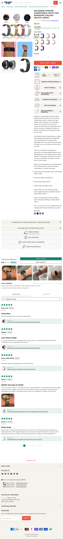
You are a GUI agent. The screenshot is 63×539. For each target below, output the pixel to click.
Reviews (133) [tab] (16, 294)
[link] (48, 20)
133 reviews (55, 20)
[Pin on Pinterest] (43, 213)
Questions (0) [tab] (46, 294)
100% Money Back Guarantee (47, 93)
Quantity (36, 53)
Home (3, 6)
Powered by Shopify (31, 536)
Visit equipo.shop (21, 486)
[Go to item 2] (24, 273)
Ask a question (41, 262)
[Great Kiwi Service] (31, 247)
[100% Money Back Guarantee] (31, 242)
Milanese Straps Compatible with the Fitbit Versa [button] (21, 369)
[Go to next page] (41, 445)
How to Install (50, 87)
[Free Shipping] (31, 233)
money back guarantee (44, 205)
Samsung (10, 6)
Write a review (41, 258)
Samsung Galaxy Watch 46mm (38, 6)
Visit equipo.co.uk (21, 485)
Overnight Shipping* (50, 99)
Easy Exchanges (50, 105)
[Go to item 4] (55, 273)
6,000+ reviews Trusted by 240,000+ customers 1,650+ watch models (10, 499)
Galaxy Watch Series (21, 6)
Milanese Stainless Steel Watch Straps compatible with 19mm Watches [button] (27, 411)
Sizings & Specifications (50, 82)
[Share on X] (38, 213)
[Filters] (3, 299)
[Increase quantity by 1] (48, 57)
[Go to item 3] (40, 273)
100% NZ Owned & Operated (47, 111)
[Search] (55, 3)
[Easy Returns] (31, 238)
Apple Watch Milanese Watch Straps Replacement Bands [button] (23, 322)
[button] (4, 321)
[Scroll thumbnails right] (59, 273)
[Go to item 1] (9, 273)
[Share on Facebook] (35, 213)
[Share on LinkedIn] (40, 213)
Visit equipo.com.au (22, 483)
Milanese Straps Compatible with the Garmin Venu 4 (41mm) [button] (24, 439)
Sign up (26, 518)
